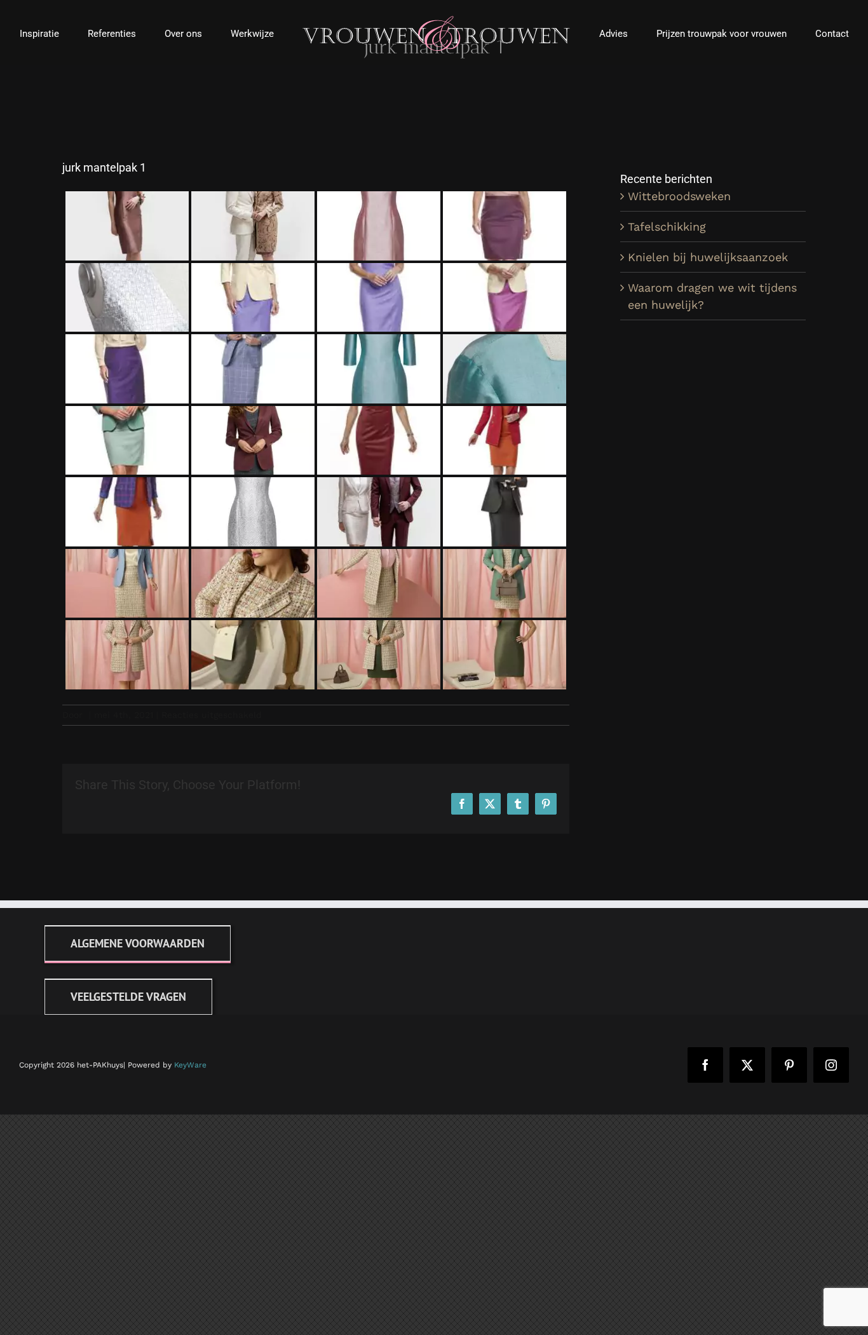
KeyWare (190, 1065)
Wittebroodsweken (679, 196)
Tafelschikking (667, 226)
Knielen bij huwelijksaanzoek (708, 257)
